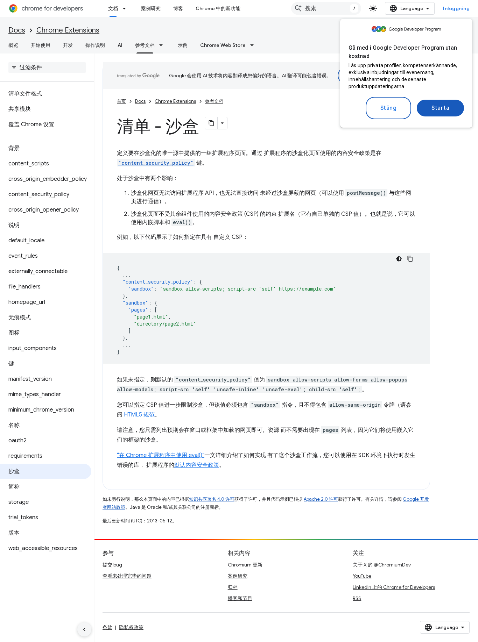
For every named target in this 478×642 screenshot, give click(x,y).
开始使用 (40, 45)
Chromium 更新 (245, 565)
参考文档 (145, 45)
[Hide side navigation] (84, 629)
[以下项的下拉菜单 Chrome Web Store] (254, 45)
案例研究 (151, 8)
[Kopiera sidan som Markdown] (211, 123)
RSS (357, 598)
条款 (107, 627)
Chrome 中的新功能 (218, 8)
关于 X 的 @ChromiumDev (382, 565)
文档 (113, 8)
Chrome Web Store (223, 45)
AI (120, 45)
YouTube (362, 576)
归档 (233, 587)
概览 (13, 45)
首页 (121, 101)
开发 (68, 45)
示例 (183, 45)
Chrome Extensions (67, 30)
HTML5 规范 (139, 414)
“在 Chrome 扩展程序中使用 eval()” (160, 455)
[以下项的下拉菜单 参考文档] (163, 45)
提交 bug (112, 565)
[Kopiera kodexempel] (410, 258)
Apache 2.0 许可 (321, 499)
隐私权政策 (131, 627)
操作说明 (95, 45)
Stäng (388, 108)
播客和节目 (240, 598)
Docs (16, 30)
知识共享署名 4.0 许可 (211, 499)
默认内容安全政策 (196, 465)
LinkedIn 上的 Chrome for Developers (394, 587)
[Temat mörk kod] (399, 258)
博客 (178, 8)
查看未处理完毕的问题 (127, 576)
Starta (440, 108)
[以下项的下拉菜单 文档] (126, 8)
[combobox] (326, 8)
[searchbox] (47, 67)
